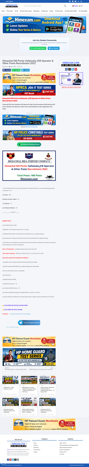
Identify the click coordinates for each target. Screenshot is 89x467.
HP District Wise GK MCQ (71, 11)
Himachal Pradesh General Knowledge (20, 314)
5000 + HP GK (63, 443)
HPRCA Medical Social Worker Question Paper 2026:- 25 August (28, 411)
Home (3, 11)
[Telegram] (72, 1)
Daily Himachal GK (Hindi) (66, 447)
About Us (36, 445)
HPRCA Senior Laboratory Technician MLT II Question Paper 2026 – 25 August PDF (48, 389)
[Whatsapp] (78, 1)
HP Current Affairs (83, 11)
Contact (35, 452)
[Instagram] (81, 1)
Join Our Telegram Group (12, 327)
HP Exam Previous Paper (26, 11)
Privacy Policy (37, 449)
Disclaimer (36, 447)
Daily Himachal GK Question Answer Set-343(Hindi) (46, 411)
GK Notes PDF (63, 452)
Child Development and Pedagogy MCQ (69, 445)
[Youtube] (75, 1)
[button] (6, 70)
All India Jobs (44, 11)
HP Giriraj (62, 454)
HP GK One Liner (59, 11)
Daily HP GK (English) (65, 449)
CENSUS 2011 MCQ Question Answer (9, 388)
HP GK (16, 11)
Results (51, 11)
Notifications (36, 11)
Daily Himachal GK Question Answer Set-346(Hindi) (9, 411)
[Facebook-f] (8, 460)
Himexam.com (10, 449)
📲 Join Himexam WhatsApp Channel (29, 144)
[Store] (18, 460)
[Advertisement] (71, 171)
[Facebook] (69, 1)
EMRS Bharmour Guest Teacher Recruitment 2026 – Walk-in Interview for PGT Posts (29, 389)
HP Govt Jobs (9, 11)
